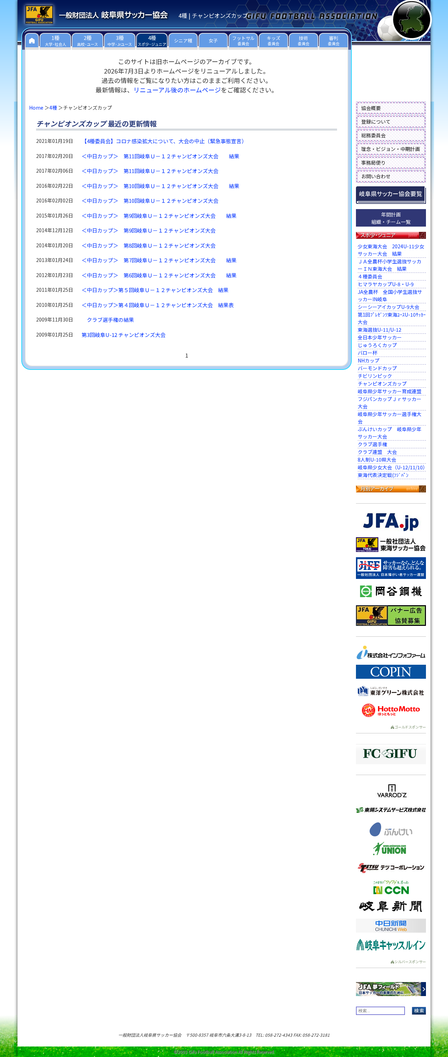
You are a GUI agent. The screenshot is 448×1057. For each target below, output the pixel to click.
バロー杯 (367, 352)
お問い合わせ (376, 176)
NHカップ (368, 360)
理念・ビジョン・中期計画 (390, 148)
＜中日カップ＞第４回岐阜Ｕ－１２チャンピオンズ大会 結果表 (158, 305)
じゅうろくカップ (377, 344)
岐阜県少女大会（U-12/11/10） (393, 467)
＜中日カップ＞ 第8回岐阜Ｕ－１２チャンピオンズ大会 (154, 245)
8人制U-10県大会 (377, 459)
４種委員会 (372, 276)
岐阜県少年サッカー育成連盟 (389, 391)
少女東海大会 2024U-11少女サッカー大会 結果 (391, 250)
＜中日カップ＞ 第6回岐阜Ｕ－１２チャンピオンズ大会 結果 (159, 275)
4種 (53, 107)
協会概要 (371, 107)
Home (36, 107)
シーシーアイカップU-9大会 (388, 306)
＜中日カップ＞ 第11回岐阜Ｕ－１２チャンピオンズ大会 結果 (160, 156)
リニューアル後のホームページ (177, 89)
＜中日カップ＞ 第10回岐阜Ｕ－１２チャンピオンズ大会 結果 (160, 185)
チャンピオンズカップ (382, 383)
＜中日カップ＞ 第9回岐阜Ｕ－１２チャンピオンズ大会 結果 (159, 215)
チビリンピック (375, 375)
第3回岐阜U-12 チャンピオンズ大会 (124, 334)
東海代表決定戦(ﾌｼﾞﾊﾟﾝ (383, 474)
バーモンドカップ (377, 368)
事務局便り (373, 162)
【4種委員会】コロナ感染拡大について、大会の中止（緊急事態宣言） (164, 141)
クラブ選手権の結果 (110, 319)
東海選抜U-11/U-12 (379, 329)
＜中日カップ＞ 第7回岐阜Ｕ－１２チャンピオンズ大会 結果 (159, 260)
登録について (376, 121)
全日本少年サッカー (380, 337)
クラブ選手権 (372, 444)
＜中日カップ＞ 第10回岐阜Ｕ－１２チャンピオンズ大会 (155, 200)
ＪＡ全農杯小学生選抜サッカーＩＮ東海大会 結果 (389, 265)
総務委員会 (373, 135)
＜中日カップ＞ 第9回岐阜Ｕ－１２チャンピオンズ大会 (154, 230)
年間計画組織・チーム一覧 (391, 218)
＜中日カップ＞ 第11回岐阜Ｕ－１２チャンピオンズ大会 (155, 170)
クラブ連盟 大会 (377, 451)
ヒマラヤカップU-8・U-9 (386, 284)
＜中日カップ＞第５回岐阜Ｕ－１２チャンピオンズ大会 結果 (155, 289)
